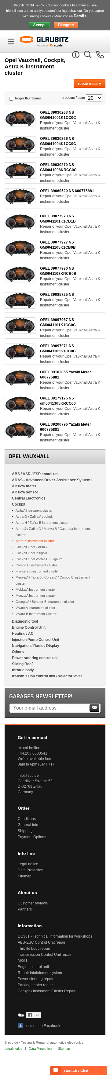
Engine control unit (33, 967)
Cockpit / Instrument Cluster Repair (46, 991)
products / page (73, 97)
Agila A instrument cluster (34, 510)
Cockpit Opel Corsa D (32, 547)
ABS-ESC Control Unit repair (41, 942)
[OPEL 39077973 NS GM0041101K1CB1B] (20, 228)
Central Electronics (29, 498)
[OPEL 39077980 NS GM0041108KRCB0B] (20, 280)
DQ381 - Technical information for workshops (55, 936)
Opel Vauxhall (29, 456)
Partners (25, 909)
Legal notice (28, 864)
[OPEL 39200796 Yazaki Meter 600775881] (20, 436)
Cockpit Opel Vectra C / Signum (39, 559)
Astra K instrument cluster (35, 541)
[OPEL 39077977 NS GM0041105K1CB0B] (20, 254)
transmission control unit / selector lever (47, 676)
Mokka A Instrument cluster (36, 589)
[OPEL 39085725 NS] (20, 307)
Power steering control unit (35, 658)
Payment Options (32, 837)
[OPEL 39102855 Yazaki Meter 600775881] (20, 384)
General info (28, 825)
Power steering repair (35, 979)
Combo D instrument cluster (36, 565)
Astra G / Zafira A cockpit (34, 516)
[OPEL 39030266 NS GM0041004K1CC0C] (20, 151)
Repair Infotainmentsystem (40, 973)
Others (18, 652)
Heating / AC (23, 633)
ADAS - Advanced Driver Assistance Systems (52, 480)
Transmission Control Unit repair (45, 954)
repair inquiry (89, 83)
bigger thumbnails (28, 98)
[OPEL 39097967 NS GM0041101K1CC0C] (20, 332)
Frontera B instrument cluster (37, 571)
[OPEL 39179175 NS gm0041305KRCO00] (20, 410)
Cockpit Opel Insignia (31, 553)
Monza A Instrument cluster (36, 595)
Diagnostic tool (25, 621)
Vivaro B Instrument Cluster (36, 614)
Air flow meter (24, 486)
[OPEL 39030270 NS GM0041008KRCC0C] (20, 177)
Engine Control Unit (29, 627)
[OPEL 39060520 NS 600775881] (20, 203)
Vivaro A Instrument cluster (35, 608)
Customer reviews (33, 903)
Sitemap (24, 876)
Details (80, 16)
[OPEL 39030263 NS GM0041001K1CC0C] (20, 125)
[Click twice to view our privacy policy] (33, 1017)
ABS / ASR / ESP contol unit (36, 474)
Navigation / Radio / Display (35, 646)
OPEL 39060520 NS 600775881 (67, 191)
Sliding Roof (22, 664)
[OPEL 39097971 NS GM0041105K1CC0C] (20, 358)
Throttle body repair (34, 948)
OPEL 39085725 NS (57, 294)
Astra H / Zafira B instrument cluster (42, 522)
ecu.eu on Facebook (43, 1026)
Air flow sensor (25, 492)
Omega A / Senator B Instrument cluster (45, 601)
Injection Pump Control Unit (35, 640)
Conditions (27, 819)
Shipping (25, 831)
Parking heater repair (35, 985)
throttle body (23, 670)
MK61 (23, 961)
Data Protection (30, 870)
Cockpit (18, 504)
